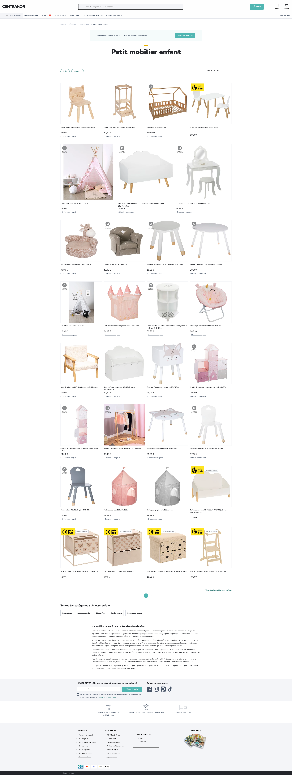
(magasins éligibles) (155, 712)
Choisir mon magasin (69, 136)
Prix (65, 71)
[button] (140, 595)
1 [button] (146, 595)
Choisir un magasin (185, 35)
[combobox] (130, 7)
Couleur (77, 71)
